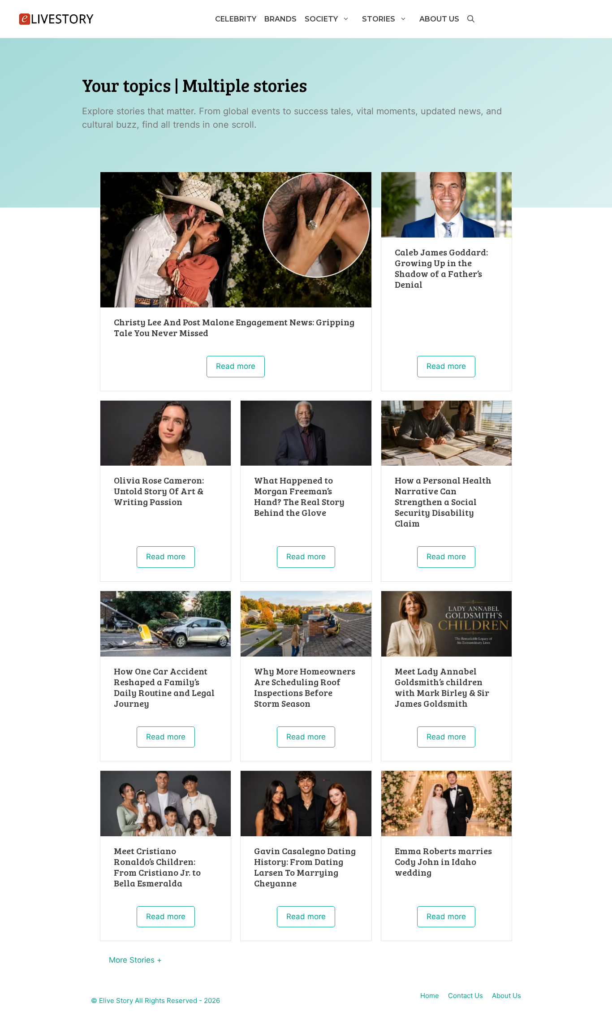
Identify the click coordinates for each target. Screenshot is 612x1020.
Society (321, 19)
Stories (378, 19)
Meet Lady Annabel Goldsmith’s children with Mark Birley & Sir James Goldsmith (442, 687)
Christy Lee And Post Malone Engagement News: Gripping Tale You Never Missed (234, 327)
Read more (235, 366)
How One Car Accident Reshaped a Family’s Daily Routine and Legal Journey (164, 687)
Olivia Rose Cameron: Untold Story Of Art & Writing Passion (159, 491)
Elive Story (116, 1000)
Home (429, 995)
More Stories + (135, 959)
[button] (470, 19)
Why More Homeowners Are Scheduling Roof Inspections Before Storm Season (304, 687)
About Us (439, 19)
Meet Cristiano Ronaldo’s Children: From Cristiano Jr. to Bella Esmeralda (158, 866)
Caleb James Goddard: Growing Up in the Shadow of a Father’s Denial (441, 268)
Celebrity (235, 19)
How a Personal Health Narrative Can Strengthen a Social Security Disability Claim (443, 501)
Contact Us (465, 995)
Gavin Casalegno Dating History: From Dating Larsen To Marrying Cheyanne (305, 866)
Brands (280, 19)
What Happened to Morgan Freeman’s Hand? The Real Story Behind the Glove (299, 496)
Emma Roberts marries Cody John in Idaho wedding (443, 861)
